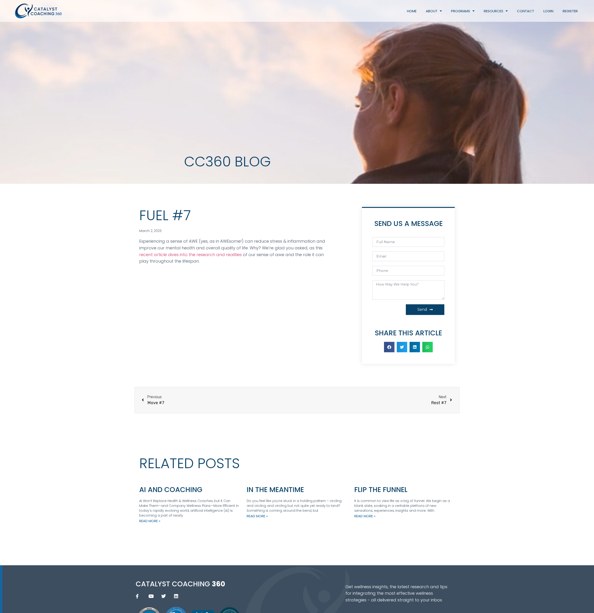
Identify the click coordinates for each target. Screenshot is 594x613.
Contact (525, 11)
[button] (389, 347)
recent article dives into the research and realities (190, 254)
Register (570, 11)
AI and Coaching (170, 490)
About (431, 11)
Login (548, 11)
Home (411, 11)
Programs (460, 11)
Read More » (149, 520)
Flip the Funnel (380, 490)
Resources (493, 11)
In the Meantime (275, 490)
